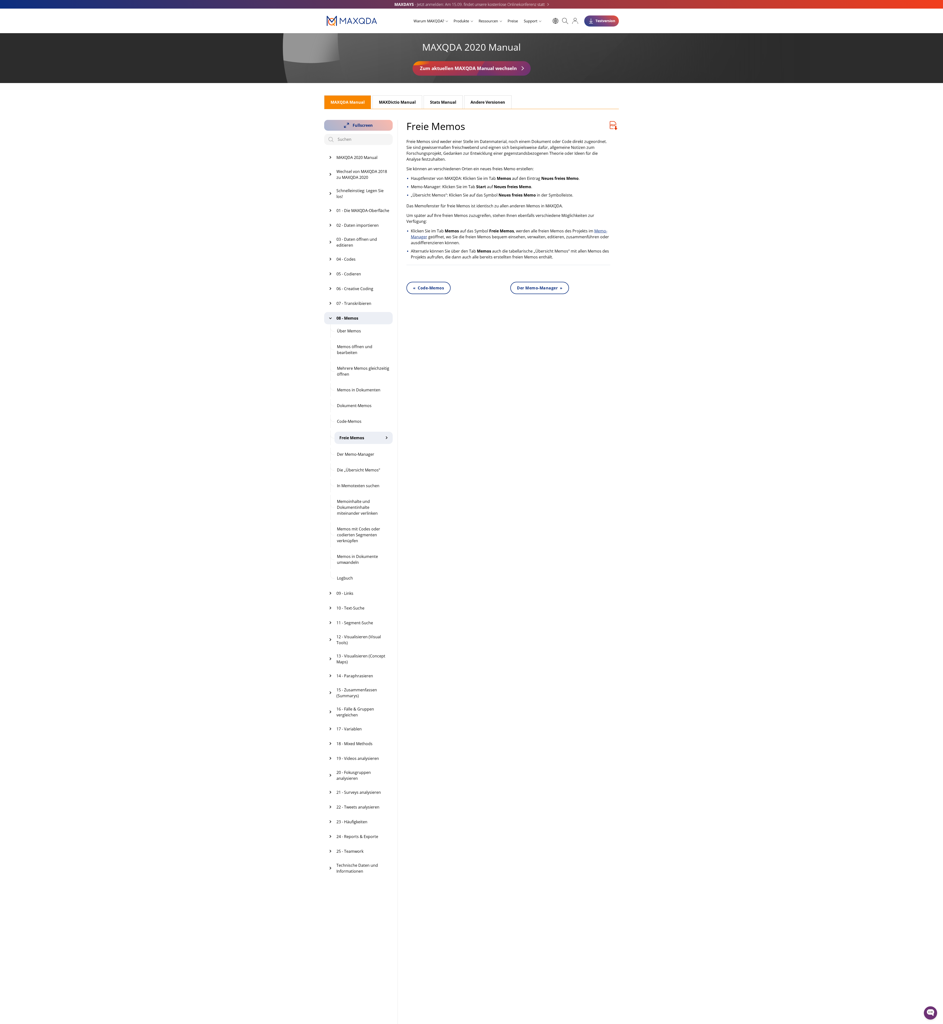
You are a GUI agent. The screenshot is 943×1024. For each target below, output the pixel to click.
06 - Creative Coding (354, 288)
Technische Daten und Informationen (357, 868)
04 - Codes (346, 259)
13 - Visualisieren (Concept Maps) (360, 659)
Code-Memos (349, 421)
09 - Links (344, 593)
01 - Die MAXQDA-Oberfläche (362, 210)
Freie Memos (351, 438)
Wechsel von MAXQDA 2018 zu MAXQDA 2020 (361, 174)
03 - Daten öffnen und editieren (356, 242)
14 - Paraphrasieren (354, 676)
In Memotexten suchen (358, 485)
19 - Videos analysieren (357, 758)
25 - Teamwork (349, 851)
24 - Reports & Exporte (357, 836)
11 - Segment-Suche (354, 623)
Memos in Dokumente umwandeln (357, 559)
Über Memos (349, 331)
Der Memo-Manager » (539, 288)
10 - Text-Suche (350, 608)
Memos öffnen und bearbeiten (354, 349)
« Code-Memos (428, 288)
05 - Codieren (348, 274)
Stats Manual (443, 102)
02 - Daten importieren (357, 225)
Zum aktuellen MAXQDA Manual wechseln (468, 68)
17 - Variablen (349, 729)
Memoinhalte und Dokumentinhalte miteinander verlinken (357, 507)
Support (530, 20)
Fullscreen (363, 125)
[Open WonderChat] (930, 1013)
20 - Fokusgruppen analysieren (353, 775)
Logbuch (345, 578)
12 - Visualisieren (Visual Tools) (358, 639)
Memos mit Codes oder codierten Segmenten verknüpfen (358, 534)
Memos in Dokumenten (358, 390)
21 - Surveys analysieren (358, 792)
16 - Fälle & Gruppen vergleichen (355, 712)
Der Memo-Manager (355, 454)
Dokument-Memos (354, 405)
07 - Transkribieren (353, 303)
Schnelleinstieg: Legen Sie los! (360, 193)
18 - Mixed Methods (354, 743)
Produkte (461, 20)
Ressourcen (488, 20)
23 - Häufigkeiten (351, 822)
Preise (513, 20)
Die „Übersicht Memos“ (358, 470)
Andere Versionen (488, 102)
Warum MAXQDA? (429, 20)
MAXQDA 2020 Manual (356, 157)
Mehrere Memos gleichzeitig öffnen (363, 371)
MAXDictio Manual (397, 102)
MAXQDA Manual (348, 102)
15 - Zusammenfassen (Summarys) (356, 692)
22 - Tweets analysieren (357, 807)
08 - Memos (347, 318)
